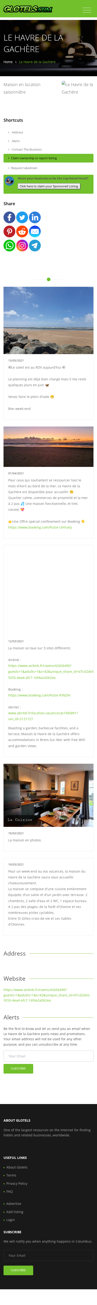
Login (10, 1220)
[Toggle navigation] (87, 10)
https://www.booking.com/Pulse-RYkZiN (39, 695)
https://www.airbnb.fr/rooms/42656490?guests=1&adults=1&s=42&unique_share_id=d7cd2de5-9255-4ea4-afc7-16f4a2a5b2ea (51, 671)
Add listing (14, 1212)
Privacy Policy (16, 1183)
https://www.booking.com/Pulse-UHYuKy (40, 527)
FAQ (9, 1191)
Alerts (15, 141)
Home (8, 62)
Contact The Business (26, 149)
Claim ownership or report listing (34, 158)
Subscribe (18, 1068)
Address (17, 132)
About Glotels (17, 1167)
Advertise (13, 1203)
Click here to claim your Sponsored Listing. (49, 186)
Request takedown (24, 168)
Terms (11, 1175)
